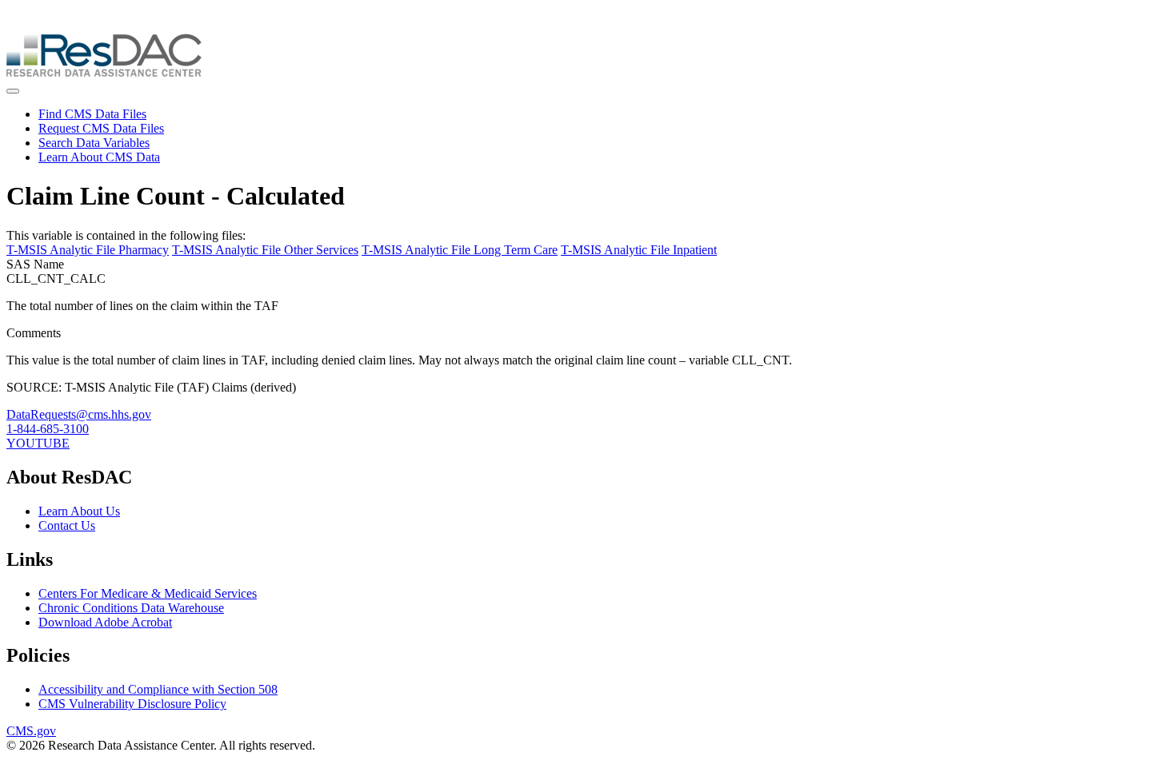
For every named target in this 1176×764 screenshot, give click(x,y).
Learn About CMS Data (99, 157)
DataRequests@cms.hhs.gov (78, 414)
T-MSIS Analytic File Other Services (265, 250)
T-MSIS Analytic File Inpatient (639, 250)
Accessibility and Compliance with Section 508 (158, 689)
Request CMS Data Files (101, 128)
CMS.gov (31, 731)
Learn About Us (79, 511)
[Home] (104, 72)
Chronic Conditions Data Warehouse (131, 608)
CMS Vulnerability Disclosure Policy (132, 703)
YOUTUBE (38, 443)
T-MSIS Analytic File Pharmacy (87, 250)
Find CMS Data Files (92, 114)
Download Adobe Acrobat (105, 622)
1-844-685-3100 (47, 429)
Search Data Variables (94, 142)
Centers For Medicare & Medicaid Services (147, 593)
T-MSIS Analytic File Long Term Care (460, 250)
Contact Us (66, 525)
